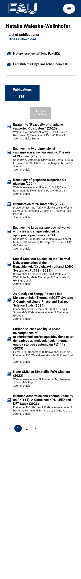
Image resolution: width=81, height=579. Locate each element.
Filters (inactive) (40, 112)
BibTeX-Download (22, 39)
